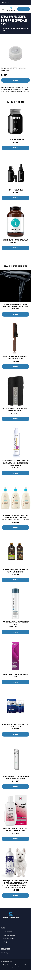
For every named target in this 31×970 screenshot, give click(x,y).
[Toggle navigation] (3, 8)
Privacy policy (12, 967)
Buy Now (15, 80)
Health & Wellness (14, 68)
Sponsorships (8, 932)
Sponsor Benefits (9, 938)
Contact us (10, 965)
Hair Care (23, 68)
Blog (5, 942)
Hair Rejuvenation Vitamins (15, 140)
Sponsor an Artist (9, 935)
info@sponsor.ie (5, 2)
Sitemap (20, 967)
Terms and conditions (21, 965)
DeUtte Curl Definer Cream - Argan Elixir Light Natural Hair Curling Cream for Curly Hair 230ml (15, 463)
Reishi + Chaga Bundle (16, 190)
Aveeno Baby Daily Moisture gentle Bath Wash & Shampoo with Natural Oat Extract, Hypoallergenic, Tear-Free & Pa (15, 517)
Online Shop (23, 9)
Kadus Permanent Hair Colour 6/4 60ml (15, 674)
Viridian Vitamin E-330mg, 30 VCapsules (15, 240)
